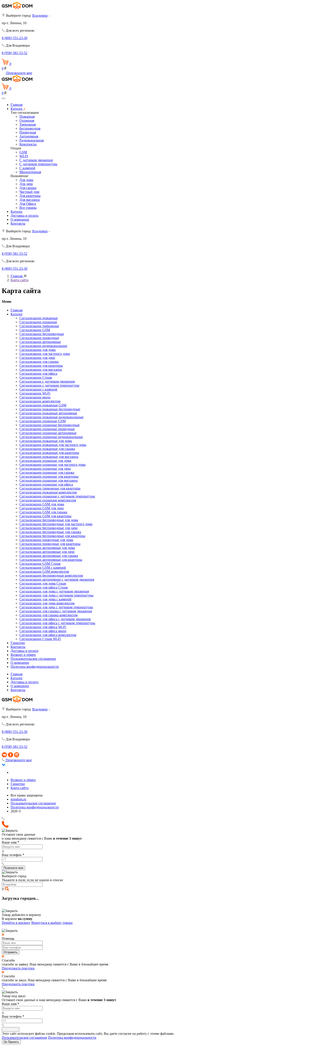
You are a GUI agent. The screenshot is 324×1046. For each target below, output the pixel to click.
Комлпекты (28, 144)
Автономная (28, 136)
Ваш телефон (13, 855)
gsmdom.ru (18, 799)
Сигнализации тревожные (39, 326)
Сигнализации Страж (35, 377)
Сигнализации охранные (38, 322)
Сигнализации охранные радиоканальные (51, 437)
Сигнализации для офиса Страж (43, 587)
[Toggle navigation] (3, 98)
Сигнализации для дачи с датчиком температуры (56, 607)
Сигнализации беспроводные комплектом (51, 575)
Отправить (11, 952)
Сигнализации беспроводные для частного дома (55, 524)
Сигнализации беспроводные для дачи (48, 528)
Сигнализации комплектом (39, 401)
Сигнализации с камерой (38, 389)
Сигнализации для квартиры (41, 365)
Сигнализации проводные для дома (46, 540)
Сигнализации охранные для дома (45, 460)
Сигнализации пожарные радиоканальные (51, 417)
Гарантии (18, 643)
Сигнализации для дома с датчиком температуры (56, 595)
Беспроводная (29, 128)
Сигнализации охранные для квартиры (48, 476)
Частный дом (29, 192)
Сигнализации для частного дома (44, 354)
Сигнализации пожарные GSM (42, 405)
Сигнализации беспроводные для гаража (50, 532)
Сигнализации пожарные (38, 318)
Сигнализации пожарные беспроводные (49, 409)
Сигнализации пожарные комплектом (48, 492)
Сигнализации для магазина (40, 369)
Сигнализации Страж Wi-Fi (40, 639)
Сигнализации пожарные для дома (45, 441)
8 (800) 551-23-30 (14, 38)
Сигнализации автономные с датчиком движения (56, 579)
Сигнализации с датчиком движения (47, 381)
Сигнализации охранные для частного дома (52, 464)
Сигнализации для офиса (38, 373)
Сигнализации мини (34, 397)
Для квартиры (30, 196)
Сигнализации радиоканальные (43, 346)
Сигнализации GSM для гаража (43, 512)
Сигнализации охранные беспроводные (49, 425)
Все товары (28, 207)
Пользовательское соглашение (33, 659)
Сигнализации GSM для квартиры (45, 516)
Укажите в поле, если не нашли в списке (32, 880)
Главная (16, 104)
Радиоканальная (31, 140)
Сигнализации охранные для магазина (48, 480)
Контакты (18, 223)
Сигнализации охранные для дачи (45, 468)
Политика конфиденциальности (35, 666)
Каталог (17, 108)
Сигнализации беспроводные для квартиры (52, 536)
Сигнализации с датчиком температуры (49, 385)
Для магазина (29, 200)
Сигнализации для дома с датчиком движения (54, 591)
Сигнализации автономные (40, 342)
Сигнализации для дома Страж (42, 583)
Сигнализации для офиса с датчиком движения (55, 619)
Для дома (26, 180)
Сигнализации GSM (34, 330)
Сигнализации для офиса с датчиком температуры (57, 623)
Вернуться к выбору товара (52, 923)
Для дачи (26, 184)
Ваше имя (10, 842)
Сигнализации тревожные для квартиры (49, 488)
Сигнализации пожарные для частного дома (52, 445)
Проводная (27, 132)
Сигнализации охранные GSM (42, 421)
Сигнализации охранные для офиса (46, 484)
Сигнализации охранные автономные (47, 433)
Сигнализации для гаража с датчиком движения (55, 611)
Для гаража (27, 188)
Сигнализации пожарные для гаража (47, 449)
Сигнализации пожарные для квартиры (49, 453)
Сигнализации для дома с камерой (45, 599)
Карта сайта (19, 788)
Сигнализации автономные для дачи (46, 552)
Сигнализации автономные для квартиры (50, 560)
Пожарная (27, 116)
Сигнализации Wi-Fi (34, 393)
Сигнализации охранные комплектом (47, 500)
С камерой (27, 168)
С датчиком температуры (38, 164)
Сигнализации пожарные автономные (48, 413)
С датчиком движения (36, 160)
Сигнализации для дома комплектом (46, 603)
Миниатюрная (30, 172)
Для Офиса (27, 204)
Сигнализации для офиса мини (42, 631)
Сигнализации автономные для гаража (48, 556)
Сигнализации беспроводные (41, 334)
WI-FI (23, 156)
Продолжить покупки (18, 968)
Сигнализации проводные (39, 338)
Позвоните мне (13, 868)
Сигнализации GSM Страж (40, 563)
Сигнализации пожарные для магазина (48, 457)
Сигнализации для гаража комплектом (48, 615)
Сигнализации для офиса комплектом (47, 635)
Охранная (26, 120)
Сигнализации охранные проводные (47, 429)
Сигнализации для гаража (39, 361)
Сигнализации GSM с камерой (42, 567)
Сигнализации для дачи (37, 358)
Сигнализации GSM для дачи (41, 508)
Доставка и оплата (24, 215)
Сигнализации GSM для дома (41, 504)
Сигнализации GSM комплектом (44, 571)
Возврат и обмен (23, 655)
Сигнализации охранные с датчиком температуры (57, 496)
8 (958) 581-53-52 (14, 53)
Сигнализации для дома (37, 350)
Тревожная (27, 124)
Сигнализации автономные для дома (47, 548)
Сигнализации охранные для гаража (46, 472)
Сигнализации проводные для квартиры (49, 544)
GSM (23, 152)
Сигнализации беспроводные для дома (48, 520)
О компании (20, 219)
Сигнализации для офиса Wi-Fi (42, 627)
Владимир (40, 15)
